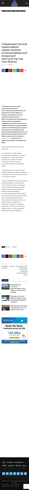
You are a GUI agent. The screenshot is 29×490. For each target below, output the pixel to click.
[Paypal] (14, 473)
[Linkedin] (18, 70)
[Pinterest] (10, 70)
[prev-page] (3, 314)
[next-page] (5, 314)
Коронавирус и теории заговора (8, 267)
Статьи (18, 10)
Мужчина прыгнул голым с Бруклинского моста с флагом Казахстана (18, 307)
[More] (25, 70)
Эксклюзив (23, 10)
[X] (7, 70)
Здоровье (4, 10)
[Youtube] (25, 473)
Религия (13, 10)
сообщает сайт (6, 138)
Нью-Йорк (14, 247)
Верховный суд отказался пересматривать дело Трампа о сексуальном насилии (18, 288)
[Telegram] (18, 473)
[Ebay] (3, 473)
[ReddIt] (21, 70)
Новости (9, 10)
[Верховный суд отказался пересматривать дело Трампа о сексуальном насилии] (6, 286)
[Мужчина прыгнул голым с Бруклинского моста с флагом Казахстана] (6, 308)
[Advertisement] (14, 27)
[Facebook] (3, 70)
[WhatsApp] (14, 70)
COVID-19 (8, 247)
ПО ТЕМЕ (5, 280)
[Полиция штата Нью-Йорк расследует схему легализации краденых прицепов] (6, 298)
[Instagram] (11, 473)
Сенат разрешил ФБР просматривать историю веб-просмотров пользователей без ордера (21, 270)
